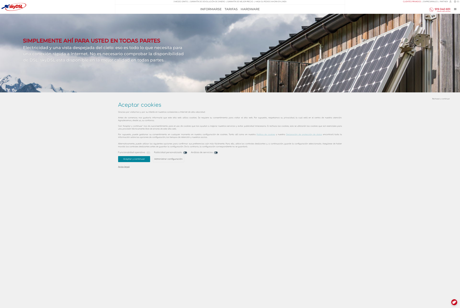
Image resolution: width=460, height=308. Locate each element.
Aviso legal (124, 167)
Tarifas (231, 9)
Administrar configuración (168, 159)
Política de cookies (266, 134)
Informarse (211, 9)
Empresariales (430, 2)
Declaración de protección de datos (304, 134)
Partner (444, 2)
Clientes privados (412, 2)
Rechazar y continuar (441, 99)
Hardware (250, 9)
